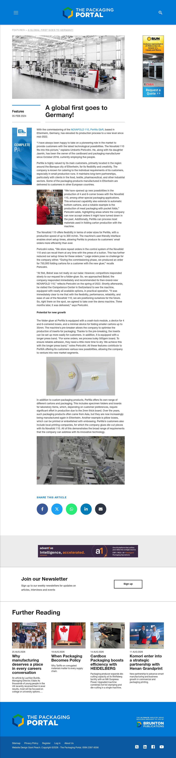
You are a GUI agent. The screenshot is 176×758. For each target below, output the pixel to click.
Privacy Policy (31, 743)
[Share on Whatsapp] (71, 509)
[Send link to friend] (100, 509)
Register (46, 743)
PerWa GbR (97, 129)
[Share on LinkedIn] (86, 509)
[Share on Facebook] (42, 509)
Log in (57, 743)
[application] (81, 460)
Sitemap (16, 743)
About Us (69, 743)
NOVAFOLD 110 (80, 129)
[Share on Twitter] (57, 509)
